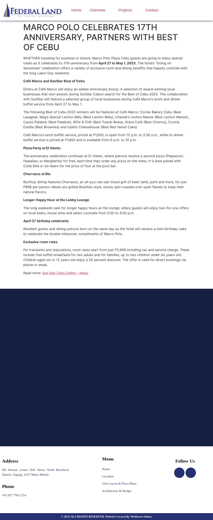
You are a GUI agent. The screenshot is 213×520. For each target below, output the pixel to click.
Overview (97, 10)
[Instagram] (191, 473)
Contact (151, 10)
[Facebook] (179, 473)
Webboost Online (141, 516)
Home (76, 10)
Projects (125, 10)
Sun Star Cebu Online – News (65, 273)
